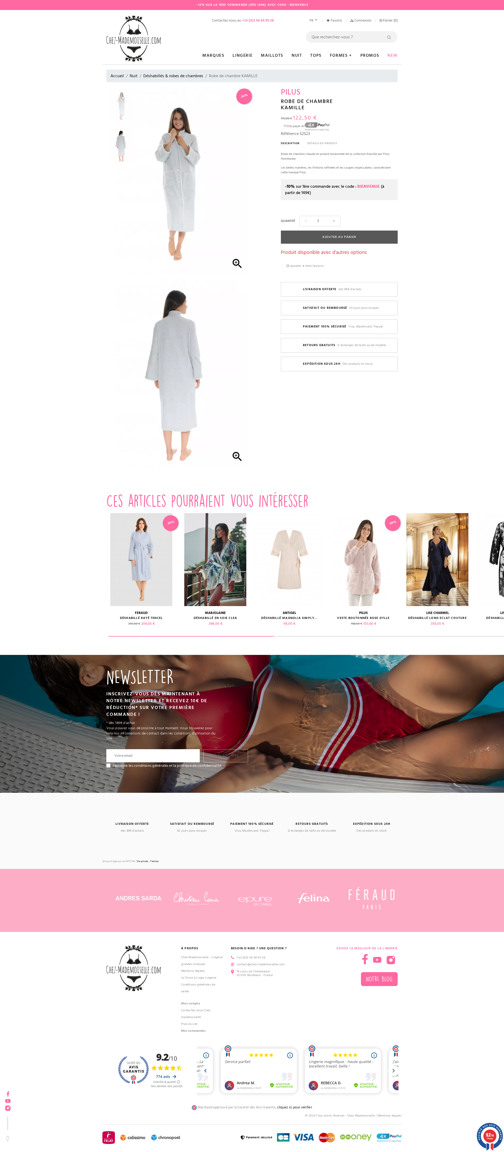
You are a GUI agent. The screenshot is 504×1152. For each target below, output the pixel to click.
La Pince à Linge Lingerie (199, 978)
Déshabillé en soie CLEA (215, 618)
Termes (154, 861)
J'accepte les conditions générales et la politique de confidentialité (167, 765)
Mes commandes (193, 1031)
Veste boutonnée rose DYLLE (363, 618)
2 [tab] (356, 636)
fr (311, 20)
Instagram (391, 960)
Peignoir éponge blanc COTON (67, 618)
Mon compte (190, 1003)
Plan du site (189, 1024)
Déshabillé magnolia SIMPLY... (289, 618)
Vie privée (142, 861)
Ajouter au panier (339, 237)
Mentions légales (193, 971)
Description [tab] (290, 143)
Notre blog (379, 979)
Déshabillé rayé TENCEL (141, 618)
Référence (290, 134)
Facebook (7, 1092)
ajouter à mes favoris (306, 266)
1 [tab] (191, 636)
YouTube (377, 960)
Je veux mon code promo (39, 1135)
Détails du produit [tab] (322, 143)
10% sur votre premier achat (39, 1109)
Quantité (288, 221)
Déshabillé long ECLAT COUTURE (437, 618)
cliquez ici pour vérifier (294, 1107)
